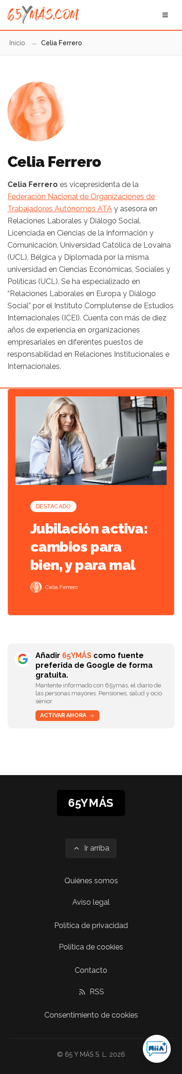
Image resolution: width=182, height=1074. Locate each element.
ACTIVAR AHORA (63, 715)
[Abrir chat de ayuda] (157, 1049)
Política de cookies (91, 946)
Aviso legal (91, 902)
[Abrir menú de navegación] (165, 15)
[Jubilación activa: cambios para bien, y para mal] (91, 440)
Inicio (17, 43)
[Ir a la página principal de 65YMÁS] (43, 15)
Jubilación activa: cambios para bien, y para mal (88, 546)
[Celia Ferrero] (36, 587)
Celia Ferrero (61, 587)
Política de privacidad (91, 925)
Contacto (91, 970)
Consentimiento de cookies (91, 1015)
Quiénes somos (91, 880)
